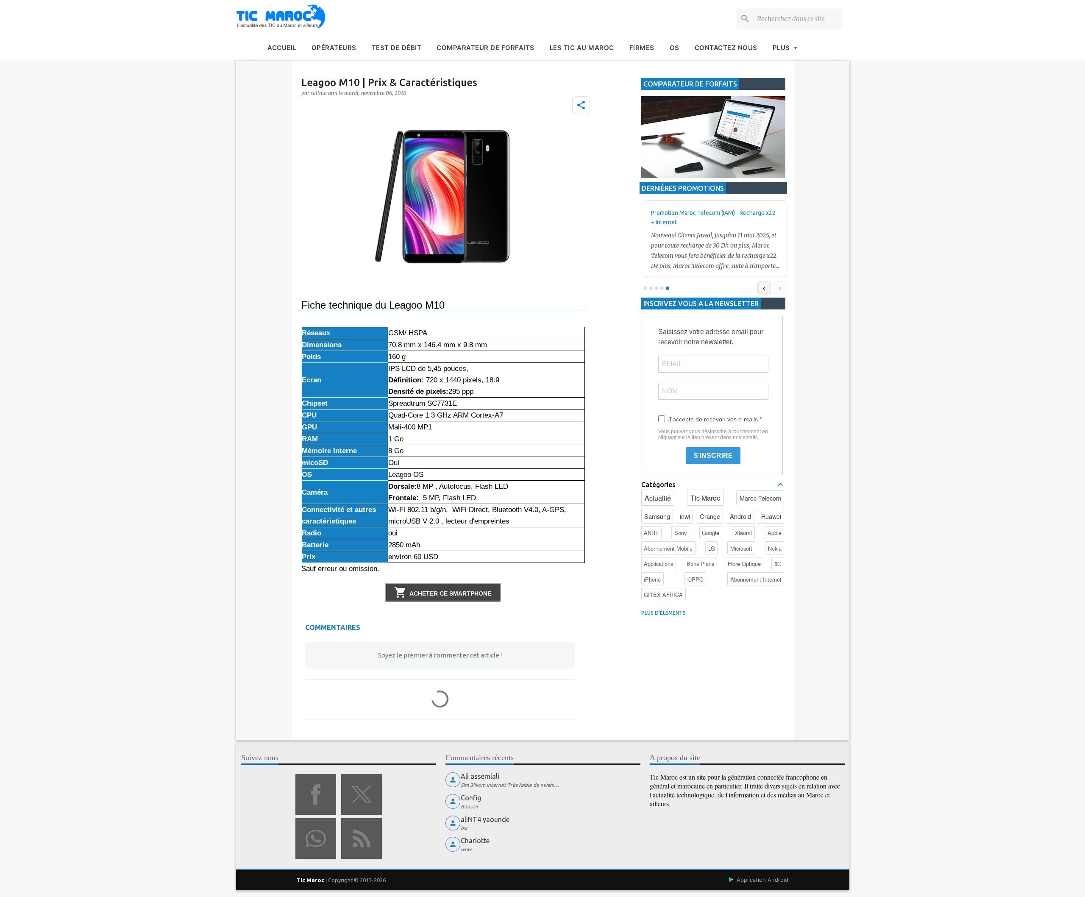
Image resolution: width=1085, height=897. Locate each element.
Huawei (771, 516)
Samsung (657, 516)
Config (471, 798)
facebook (315, 794)
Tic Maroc (705, 498)
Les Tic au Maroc (582, 48)
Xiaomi (743, 533)
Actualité (658, 498)
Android (740, 516)
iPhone (652, 579)
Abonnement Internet (756, 579)
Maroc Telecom (760, 497)
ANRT (651, 533)
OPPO (695, 579)
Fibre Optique (744, 564)
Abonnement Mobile (668, 548)
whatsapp (315, 838)
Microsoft (741, 548)
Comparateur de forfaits (485, 48)
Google (710, 533)
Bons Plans (700, 564)
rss (361, 838)
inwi (685, 516)
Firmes (641, 48)
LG (711, 548)
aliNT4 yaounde (485, 819)
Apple (775, 533)
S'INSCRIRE (713, 455)
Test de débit (397, 48)
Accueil (281, 48)
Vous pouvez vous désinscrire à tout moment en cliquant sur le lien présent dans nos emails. (713, 434)
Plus (781, 48)
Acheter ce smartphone (450, 593)
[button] (581, 105)
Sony (680, 533)
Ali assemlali (480, 776)
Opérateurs (334, 48)
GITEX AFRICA (663, 595)
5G (778, 564)
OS (674, 48)
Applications (658, 564)
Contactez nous (726, 48)
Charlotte (475, 840)
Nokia (775, 548)
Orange (710, 516)
